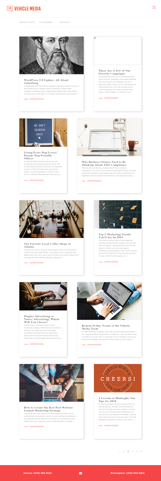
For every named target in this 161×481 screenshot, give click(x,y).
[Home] (24, 9)
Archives (64, 22)
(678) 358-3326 (42, 473)
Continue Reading (36, 99)
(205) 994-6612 (135, 473)
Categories (45, 22)
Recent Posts (27, 22)
